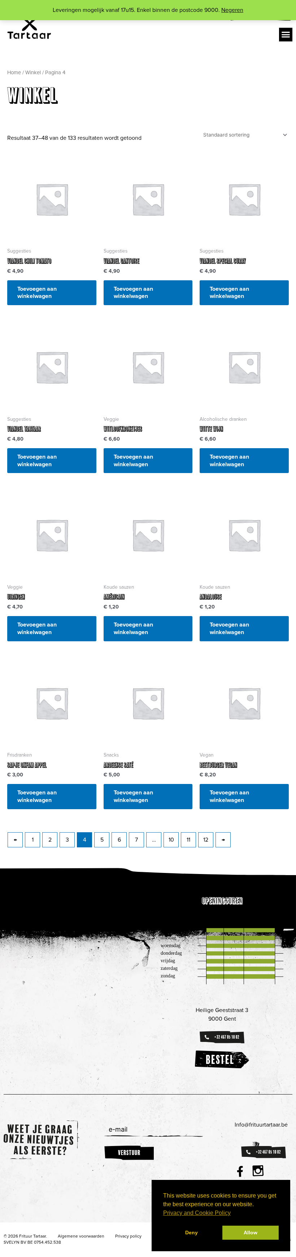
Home (14, 72)
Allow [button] (250, 1232)
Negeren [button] (232, 10)
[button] (286, 34)
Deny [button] (191, 1232)
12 (205, 839)
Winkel (33, 72)
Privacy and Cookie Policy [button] (197, 1213)
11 (188, 839)
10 (171, 839)
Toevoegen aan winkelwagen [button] (37, 292)
